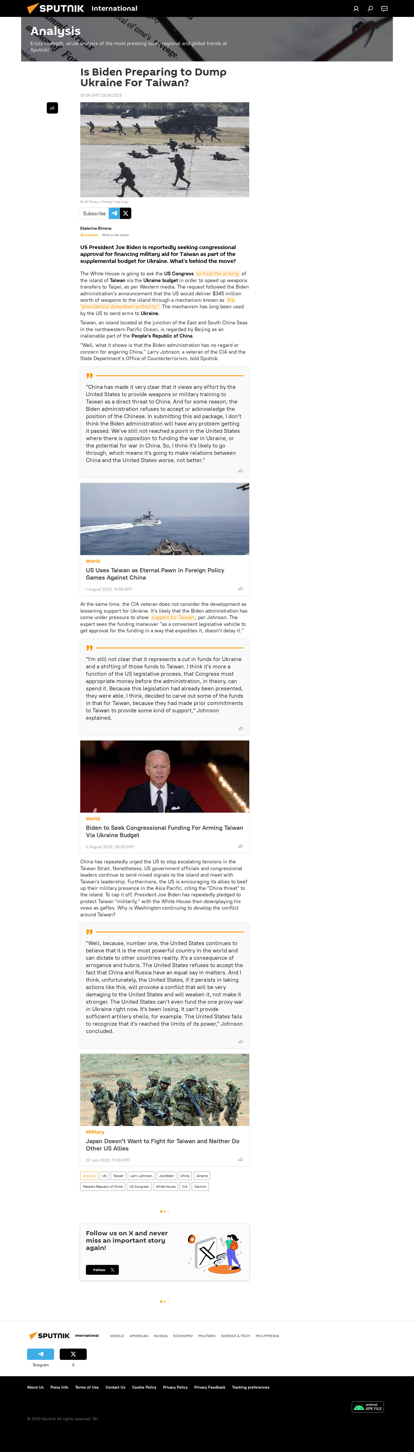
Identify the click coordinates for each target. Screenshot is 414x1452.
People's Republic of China (103, 1186)
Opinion (200, 1186)
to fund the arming (218, 273)
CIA (185, 1186)
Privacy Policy (175, 1387)
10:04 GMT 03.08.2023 (101, 95)
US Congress (139, 1186)
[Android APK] (368, 1407)
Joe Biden (166, 1176)
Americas (139, 1335)
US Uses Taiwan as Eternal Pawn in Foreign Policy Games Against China (155, 573)
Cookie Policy (144, 1387)
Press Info (59, 1387)
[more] (240, 470)
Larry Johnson (141, 1176)
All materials (89, 235)
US (104, 1176)
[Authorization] (356, 8)
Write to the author (115, 235)
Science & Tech (235, 1335)
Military (95, 1132)
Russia (161, 1335)
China (185, 1176)
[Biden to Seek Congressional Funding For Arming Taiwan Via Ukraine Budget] (164, 777)
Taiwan (118, 1176)
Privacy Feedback (209, 1387)
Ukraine (202, 1176)
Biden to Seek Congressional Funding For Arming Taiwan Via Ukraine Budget (164, 831)
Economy (183, 1335)
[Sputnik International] (58, 15)
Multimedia (267, 1335)
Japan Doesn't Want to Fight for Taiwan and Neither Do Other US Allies (162, 1144)
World (93, 561)
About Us (35, 1387)
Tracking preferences (251, 1387)
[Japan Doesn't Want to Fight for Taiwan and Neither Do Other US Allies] (164, 1090)
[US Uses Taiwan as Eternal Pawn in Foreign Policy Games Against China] (164, 519)
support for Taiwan (173, 617)
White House (165, 1186)
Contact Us (115, 1387)
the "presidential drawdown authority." (158, 303)
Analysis (89, 1176)
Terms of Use (87, 1387)
